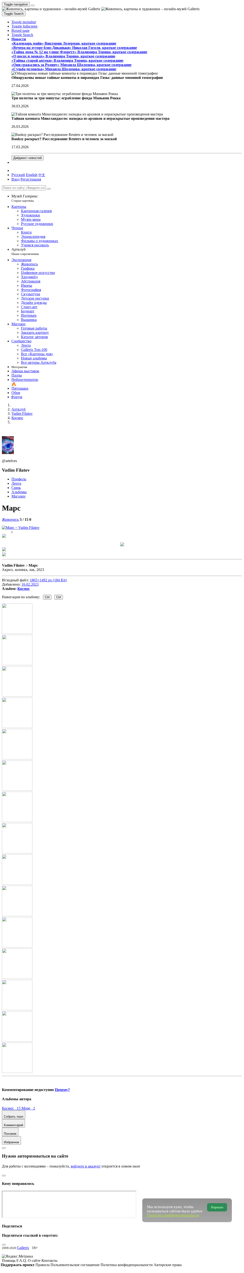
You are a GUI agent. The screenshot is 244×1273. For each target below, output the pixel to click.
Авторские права (168, 1265)
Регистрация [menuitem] (30, 179)
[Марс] (21, 528)
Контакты (49, 1261)
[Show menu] (33, 5)
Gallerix (23, 1248)
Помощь (9, 1261)
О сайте (34, 1261)
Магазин (18, 496)
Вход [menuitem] (15, 179)
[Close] (49, 189)
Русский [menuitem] (18, 175)
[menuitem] (41, 175)
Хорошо (217, 1207)
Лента (16, 483)
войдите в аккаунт (86, 1166)
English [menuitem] (31, 175)
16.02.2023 (30, 584)
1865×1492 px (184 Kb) (48, 580)
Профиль (18, 479)
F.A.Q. (22, 1261)
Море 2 (28, 1108)
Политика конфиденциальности (127, 1265)
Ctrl (47, 597)
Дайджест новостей (27, 158)
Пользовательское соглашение (76, 1265)
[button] (23, 22)
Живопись (10, 519)
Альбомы (19, 492)
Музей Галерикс (24, 198)
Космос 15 (11, 1108)
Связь (16, 488)
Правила (43, 1265)
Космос (23, 589)
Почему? (62, 1090)
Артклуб (25, 251)
